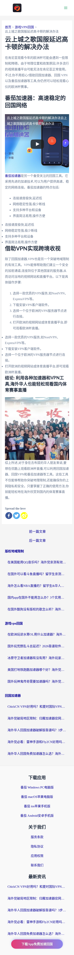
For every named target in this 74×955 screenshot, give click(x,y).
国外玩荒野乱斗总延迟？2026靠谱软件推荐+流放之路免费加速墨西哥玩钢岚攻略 (37, 646)
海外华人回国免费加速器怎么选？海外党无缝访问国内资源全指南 (37, 753)
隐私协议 (37, 846)
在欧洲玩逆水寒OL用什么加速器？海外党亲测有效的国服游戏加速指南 (37, 634)
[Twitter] (16, 515)
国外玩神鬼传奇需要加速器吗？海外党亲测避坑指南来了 (37, 681)
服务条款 (37, 837)
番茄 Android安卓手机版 (37, 815)
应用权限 (37, 856)
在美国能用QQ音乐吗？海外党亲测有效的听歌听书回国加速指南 (37, 562)
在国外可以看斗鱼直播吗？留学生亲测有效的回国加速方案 (37, 574)
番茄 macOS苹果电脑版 (37, 796)
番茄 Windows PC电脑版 (37, 787)
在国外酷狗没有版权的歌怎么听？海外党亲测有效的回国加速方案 (37, 609)
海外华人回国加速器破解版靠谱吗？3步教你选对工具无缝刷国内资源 (37, 730)
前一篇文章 (37, 531)
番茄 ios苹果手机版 (37, 806)
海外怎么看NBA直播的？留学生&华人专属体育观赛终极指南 (37, 585)
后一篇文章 (37, 540)
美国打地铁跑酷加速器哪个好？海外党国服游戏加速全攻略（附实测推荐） (37, 669)
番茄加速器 (13, 176)
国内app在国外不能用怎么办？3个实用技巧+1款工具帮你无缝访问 (37, 597)
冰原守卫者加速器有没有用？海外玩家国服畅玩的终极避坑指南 (37, 658)
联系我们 (37, 865)
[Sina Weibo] (24, 515)
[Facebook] (8, 515)
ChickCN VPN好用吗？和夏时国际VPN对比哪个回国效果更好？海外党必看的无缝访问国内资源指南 (37, 706)
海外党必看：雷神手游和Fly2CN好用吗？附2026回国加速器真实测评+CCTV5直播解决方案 (37, 742)
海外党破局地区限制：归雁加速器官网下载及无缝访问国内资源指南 (37, 718)
